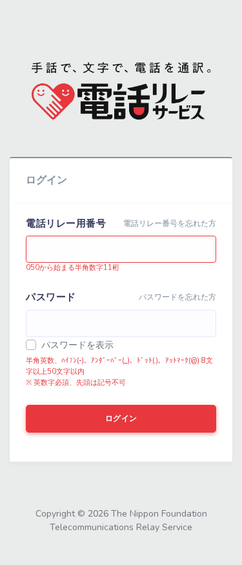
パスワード (51, 297)
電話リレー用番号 (66, 223)
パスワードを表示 (77, 345)
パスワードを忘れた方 (177, 297)
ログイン (121, 418)
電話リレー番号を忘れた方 (169, 223)
